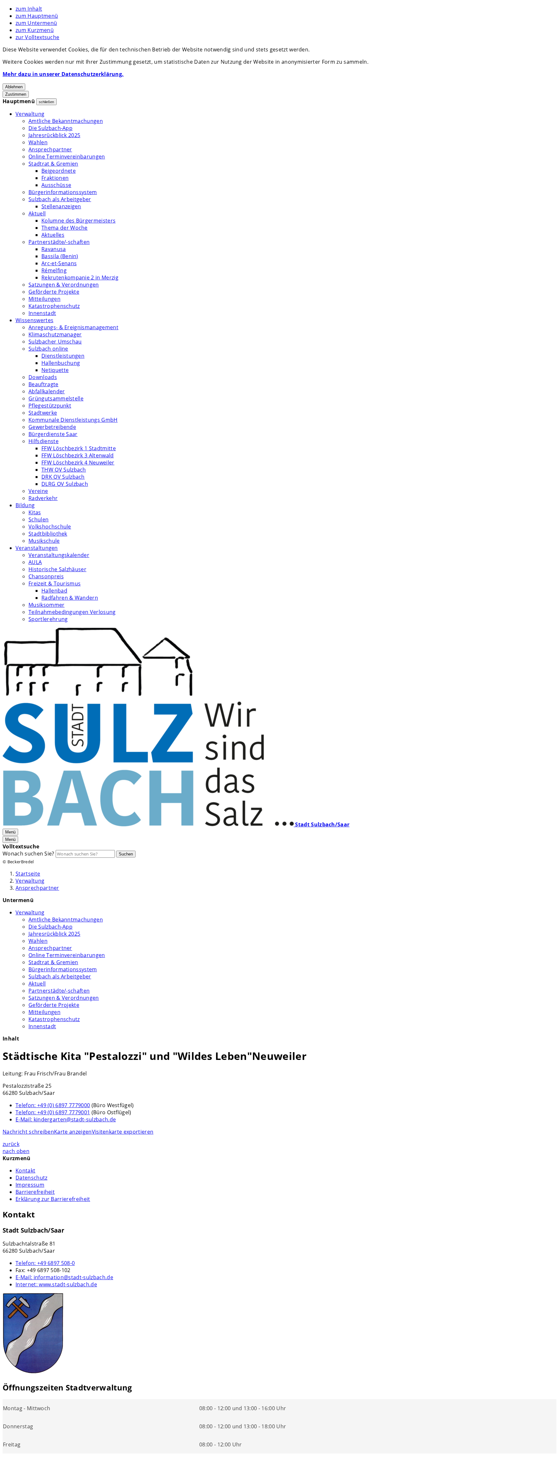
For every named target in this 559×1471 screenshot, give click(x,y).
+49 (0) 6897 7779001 (53, 1112)
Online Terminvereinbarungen (66, 156)
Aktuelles (52, 234)
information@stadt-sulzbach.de (64, 1277)
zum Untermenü (36, 23)
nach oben (16, 1151)
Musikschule (44, 540)
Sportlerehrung (48, 619)
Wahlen (38, 142)
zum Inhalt (29, 8)
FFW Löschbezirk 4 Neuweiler (78, 462)
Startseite (28, 873)
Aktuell (37, 213)
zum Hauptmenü (37, 15)
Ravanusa (53, 249)
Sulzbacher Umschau (55, 341)
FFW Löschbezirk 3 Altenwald (77, 455)
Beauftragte (43, 384)
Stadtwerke (42, 412)
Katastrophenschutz (54, 306)
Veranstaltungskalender (58, 555)
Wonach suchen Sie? (28, 853)
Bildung (25, 505)
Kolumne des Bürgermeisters (78, 220)
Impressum (30, 1184)
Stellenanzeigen (61, 206)
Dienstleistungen (62, 355)
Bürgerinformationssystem (62, 192)
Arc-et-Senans (59, 263)
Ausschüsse (56, 185)
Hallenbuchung (60, 362)
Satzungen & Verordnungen (63, 284)
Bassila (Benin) (59, 256)
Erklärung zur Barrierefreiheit (53, 1199)
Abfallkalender (46, 391)
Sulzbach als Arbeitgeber (59, 199)
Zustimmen (15, 94)
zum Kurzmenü (35, 30)
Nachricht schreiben (28, 1131)
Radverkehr (43, 498)
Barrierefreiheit (35, 1191)
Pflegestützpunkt (49, 405)
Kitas (34, 512)
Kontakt (25, 1170)
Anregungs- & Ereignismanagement (73, 327)
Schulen (38, 519)
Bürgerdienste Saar (53, 434)
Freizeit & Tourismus (54, 583)
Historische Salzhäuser (57, 569)
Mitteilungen (44, 298)
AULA (35, 562)
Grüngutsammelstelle (55, 398)
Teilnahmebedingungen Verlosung (72, 612)
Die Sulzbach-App (50, 128)
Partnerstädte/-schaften (59, 241)
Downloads (42, 377)
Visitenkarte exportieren (123, 1131)
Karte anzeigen (73, 1131)
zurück (11, 1144)
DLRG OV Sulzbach (64, 483)
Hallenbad (54, 590)
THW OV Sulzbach (63, 469)
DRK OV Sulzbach (63, 476)
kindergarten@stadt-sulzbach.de (66, 1119)
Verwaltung (30, 113)
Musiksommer (46, 604)
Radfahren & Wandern (69, 597)
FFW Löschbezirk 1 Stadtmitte (78, 448)
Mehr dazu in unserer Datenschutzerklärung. (63, 74)
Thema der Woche (64, 227)
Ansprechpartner (50, 149)
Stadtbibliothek (47, 533)
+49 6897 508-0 (45, 1263)
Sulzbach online (48, 348)
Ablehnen (14, 86)
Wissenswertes (34, 320)
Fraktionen (55, 177)
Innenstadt (42, 313)
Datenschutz (32, 1177)
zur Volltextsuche (37, 37)
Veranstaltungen (37, 547)
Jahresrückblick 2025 (54, 135)
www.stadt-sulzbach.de (56, 1284)
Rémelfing (54, 270)
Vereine (38, 491)
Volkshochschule (49, 526)
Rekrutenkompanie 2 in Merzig (79, 277)
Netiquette (55, 370)
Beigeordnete (58, 170)
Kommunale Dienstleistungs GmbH (73, 419)
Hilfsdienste (43, 441)
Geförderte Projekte (53, 291)
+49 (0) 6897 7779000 (53, 1105)
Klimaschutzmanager (55, 334)
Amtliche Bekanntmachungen (65, 121)
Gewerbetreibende (52, 426)
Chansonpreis (46, 576)
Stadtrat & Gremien (53, 163)
